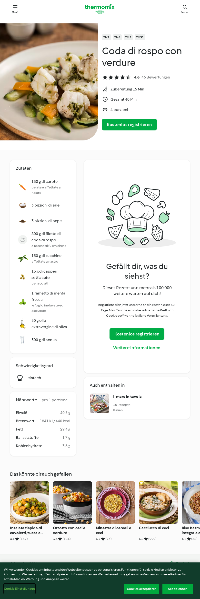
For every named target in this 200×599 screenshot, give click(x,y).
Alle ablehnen (178, 589)
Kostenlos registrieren (129, 124)
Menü (15, 12)
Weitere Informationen (136, 347)
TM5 (128, 37)
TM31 (140, 37)
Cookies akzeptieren (142, 589)
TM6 (117, 37)
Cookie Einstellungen (19, 588)
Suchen (185, 12)
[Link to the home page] (100, 9)
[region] (100, 580)
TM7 (106, 37)
